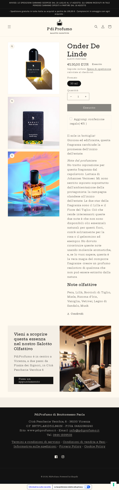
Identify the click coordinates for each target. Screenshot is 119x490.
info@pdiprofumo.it (84, 430)
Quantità (72, 90)
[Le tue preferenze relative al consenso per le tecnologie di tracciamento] (114, 485)
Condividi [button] (77, 313)
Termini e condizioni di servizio (36, 441)
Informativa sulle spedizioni (35, 446)
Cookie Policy (95, 446)
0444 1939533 (62, 434)
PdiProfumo (54, 477)
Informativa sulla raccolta (40, 487)
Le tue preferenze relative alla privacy (68, 487)
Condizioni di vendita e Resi (84, 441)
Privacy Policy (70, 446)
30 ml (74, 83)
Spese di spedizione (99, 69)
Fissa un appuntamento (29, 380)
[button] (9, 26)
